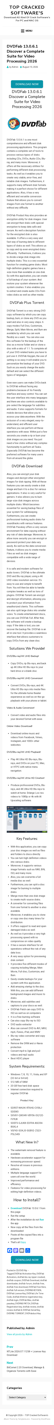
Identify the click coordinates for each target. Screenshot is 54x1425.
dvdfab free (38, 1283)
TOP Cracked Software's (27, 10)
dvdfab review (29, 1307)
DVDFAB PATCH (22, 1303)
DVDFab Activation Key (25, 1273)
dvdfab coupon (14, 1280)
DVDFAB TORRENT (15, 1313)
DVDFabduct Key (33, 1313)
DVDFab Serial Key (31, 1310)
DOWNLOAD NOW (27, 84)
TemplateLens (24, 1419)
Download (16, 1208)
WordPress (45, 1419)
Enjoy (23, 1242)
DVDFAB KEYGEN (33, 1290)
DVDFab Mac (25, 1300)
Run (42, 1219)
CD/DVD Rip (21, 1270)
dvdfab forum (25, 1283)
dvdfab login (12, 1300)
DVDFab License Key (16, 1293)
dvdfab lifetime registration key (27, 1297)
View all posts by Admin (19, 1334)
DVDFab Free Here (37, 1287)
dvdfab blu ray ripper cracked (31, 1277)
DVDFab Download (30, 1280)
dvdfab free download (17, 1287)
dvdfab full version (15, 1290)
